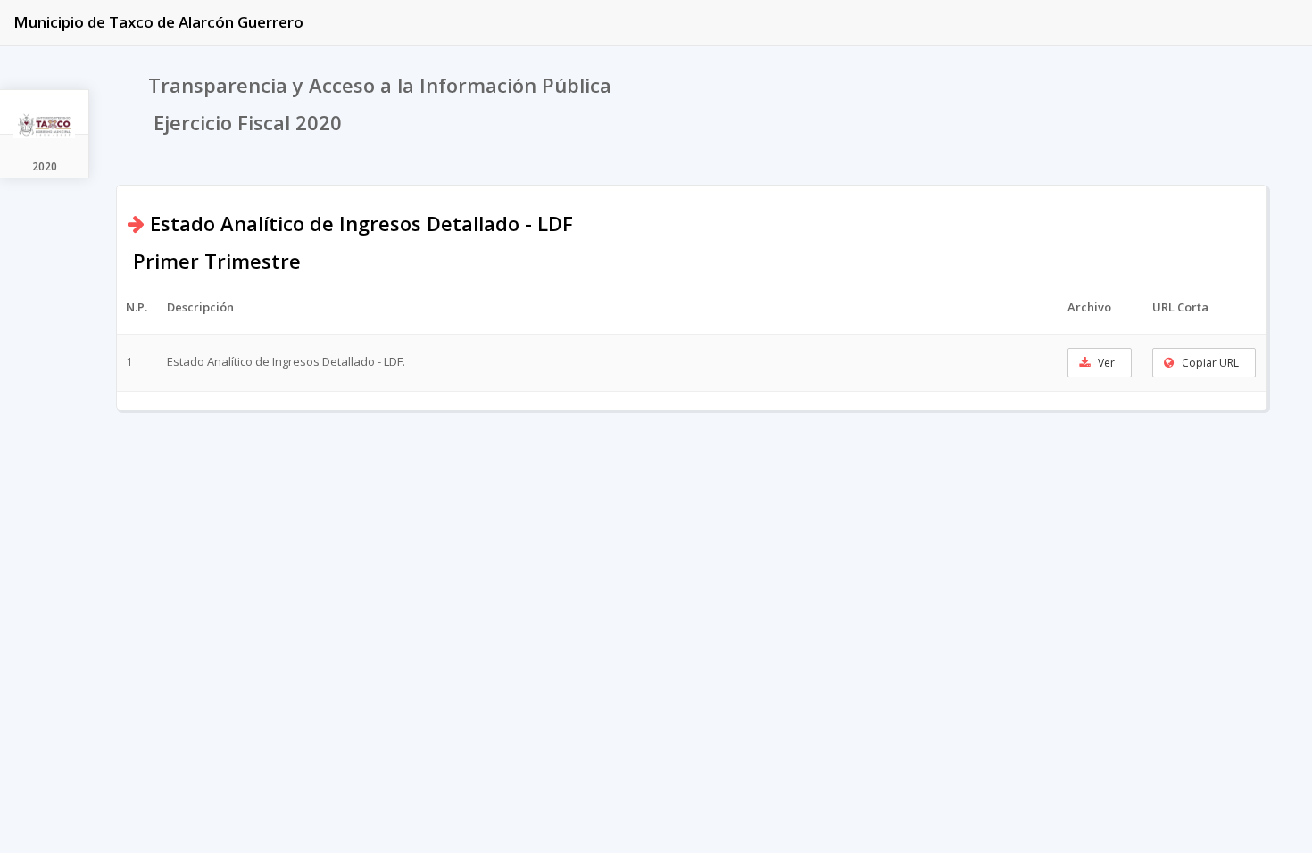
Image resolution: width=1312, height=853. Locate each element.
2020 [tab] (44, 166)
